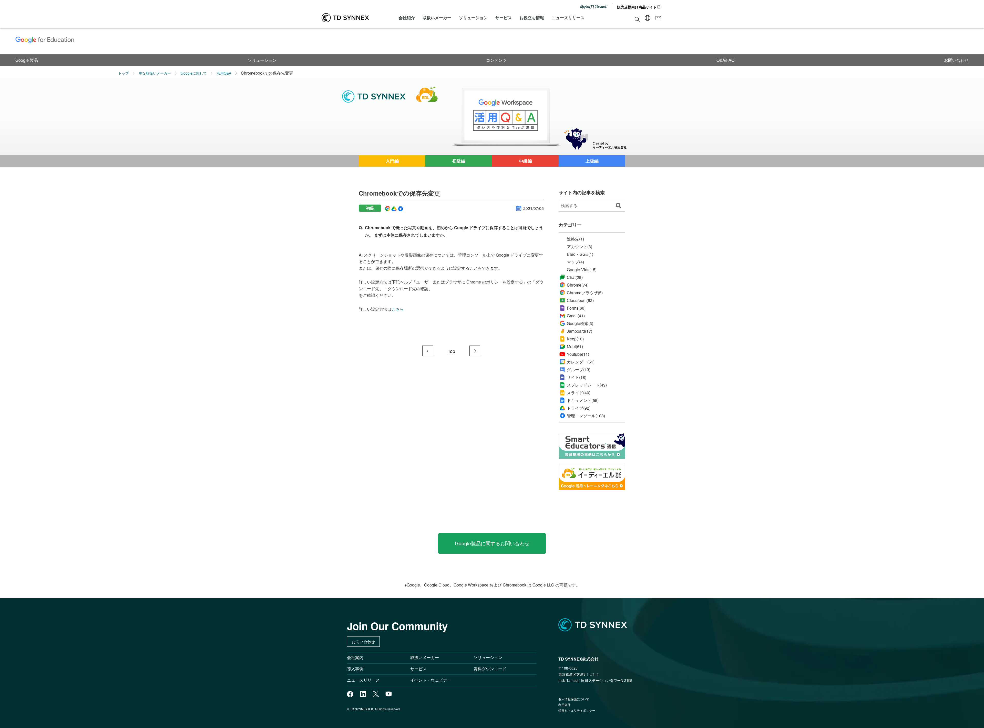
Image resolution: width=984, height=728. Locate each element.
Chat (575, 277)
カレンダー (580, 362)
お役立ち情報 (531, 18)
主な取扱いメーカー (155, 73)
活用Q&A (224, 73)
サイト (576, 377)
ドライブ (578, 408)
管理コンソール (586, 416)
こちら (398, 309)
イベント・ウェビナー (430, 680)
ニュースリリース (568, 18)
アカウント (579, 247)
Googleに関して (194, 73)
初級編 (458, 161)
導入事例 (355, 669)
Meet (575, 346)
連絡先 (575, 239)
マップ (575, 262)
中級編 (525, 161)
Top (451, 351)
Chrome (578, 285)
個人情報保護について (573, 699)
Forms (576, 308)
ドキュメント (583, 400)
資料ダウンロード (490, 669)
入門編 (392, 161)
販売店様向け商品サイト (637, 7)
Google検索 (580, 323)
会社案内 (355, 657)
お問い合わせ (956, 60)
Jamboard (579, 331)
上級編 (592, 161)
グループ (578, 370)
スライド (578, 393)
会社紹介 (406, 18)
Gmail (576, 316)
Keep (575, 339)
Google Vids (582, 269)
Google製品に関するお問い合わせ (492, 543)
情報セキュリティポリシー (576, 710)
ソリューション (473, 18)
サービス (503, 18)
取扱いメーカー (437, 18)
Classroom (580, 300)
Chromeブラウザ (585, 293)
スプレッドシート (587, 385)
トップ (123, 73)
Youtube (578, 354)
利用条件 (564, 704)
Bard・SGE (580, 254)
